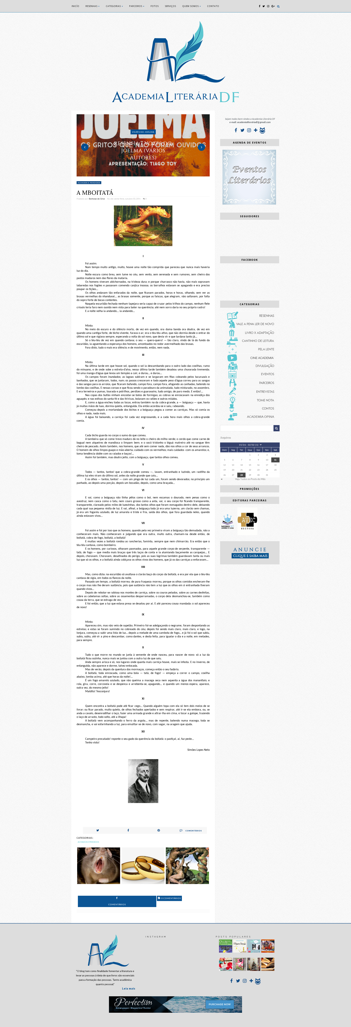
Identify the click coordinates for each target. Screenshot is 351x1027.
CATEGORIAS (113, 6)
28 (241, 475)
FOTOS (155, 6)
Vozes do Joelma (143, 132)
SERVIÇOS (170, 6)
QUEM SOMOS (190, 6)
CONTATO (213, 6)
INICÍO (75, 6)
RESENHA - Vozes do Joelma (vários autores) (143, 150)
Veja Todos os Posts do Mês (250, 479)
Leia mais (128, 988)
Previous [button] (84, 147)
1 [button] (137, 174)
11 (275, 460)
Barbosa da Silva (97, 198)
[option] (143, 145)
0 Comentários (171, 898)
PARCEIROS (135, 6)
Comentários (193, 831)
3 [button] (148, 174)
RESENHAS (91, 6)
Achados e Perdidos (89, 183)
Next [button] (201, 147)
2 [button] (143, 174)
